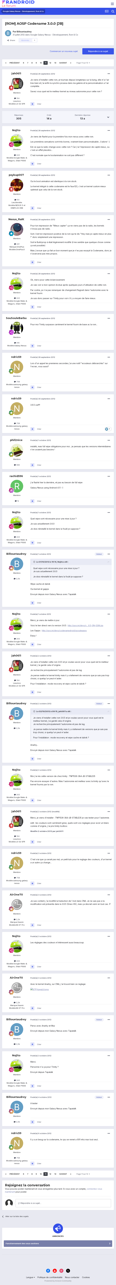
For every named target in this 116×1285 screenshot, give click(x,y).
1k (18, 501)
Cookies (86, 1277)
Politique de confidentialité (49, 1277)
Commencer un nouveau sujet (64, 51)
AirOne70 (16, 894)
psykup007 (16, 175)
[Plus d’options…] (109, 73)
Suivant (63, 63)
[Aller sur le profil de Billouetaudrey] (8, 33)
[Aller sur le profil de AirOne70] (16, 904)
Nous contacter (72, 1277)
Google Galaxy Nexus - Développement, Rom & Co (54, 34)
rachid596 (16, 476)
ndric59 (16, 357)
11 (45, 63)
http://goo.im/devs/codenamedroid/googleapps (64, 630)
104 (18, 98)
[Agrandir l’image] (39, 989)
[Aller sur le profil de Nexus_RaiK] (16, 229)
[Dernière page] (71, 63)
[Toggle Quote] (34, 562)
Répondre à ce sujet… (30, 1203)
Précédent (14, 63)
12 (50, 63)
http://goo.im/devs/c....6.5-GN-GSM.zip (85, 625)
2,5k (18, 578)
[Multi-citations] (32, 104)
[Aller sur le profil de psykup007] (16, 185)
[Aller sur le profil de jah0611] (16, 83)
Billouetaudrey (24, 31)
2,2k (18, 919)
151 (17, 200)
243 (18, 155)
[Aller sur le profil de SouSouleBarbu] (16, 328)
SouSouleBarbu (16, 318)
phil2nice (16, 440)
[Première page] (6, 63)
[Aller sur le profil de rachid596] (16, 486)
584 (18, 465)
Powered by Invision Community (58, 1281)
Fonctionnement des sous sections (22, 1243)
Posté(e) (42, 74)
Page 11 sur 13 (83, 63)
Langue (30, 1277)
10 (41, 63)
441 (18, 244)
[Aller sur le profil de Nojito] (16, 140)
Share (12, 40)
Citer (39, 104)
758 (18, 381)
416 (18, 343)
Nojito (16, 130)
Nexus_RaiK (16, 219)
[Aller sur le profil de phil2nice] (16, 450)
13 (55, 63)
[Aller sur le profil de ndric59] (16, 367)
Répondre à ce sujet (98, 51)
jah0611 (16, 73)
